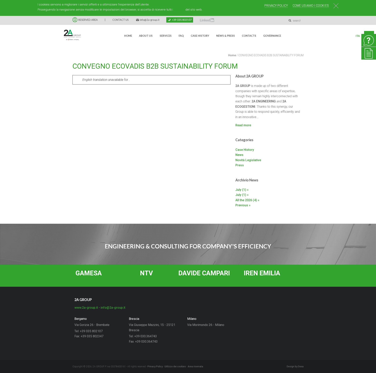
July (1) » (242, 190)
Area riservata (195, 366)
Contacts (249, 35)
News (239, 155)
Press (239, 165)
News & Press (225, 35)
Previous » (242, 205)
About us (146, 35)
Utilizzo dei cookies (175, 366)
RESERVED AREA (88, 19)
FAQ (181, 35)
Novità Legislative (248, 160)
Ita (358, 35)
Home (128, 35)
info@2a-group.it (149, 19)
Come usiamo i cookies (311, 5)
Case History (200, 35)
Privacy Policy (276, 5)
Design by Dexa (295, 366)
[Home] (70, 35)
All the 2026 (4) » (247, 200)
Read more (243, 125)
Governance (272, 35)
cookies (179, 9)
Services (166, 35)
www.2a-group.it (86, 307)
